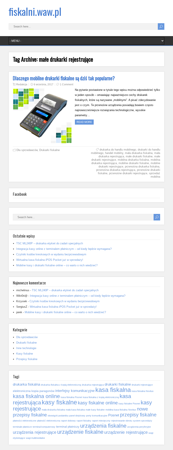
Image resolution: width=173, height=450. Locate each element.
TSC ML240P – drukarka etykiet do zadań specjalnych (49, 243)
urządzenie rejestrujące (126, 432)
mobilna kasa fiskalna (116, 409)
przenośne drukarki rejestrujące (128, 173)
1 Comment (66, 84)
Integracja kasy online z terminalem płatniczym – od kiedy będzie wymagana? (64, 248)
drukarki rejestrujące (142, 384)
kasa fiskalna (113, 389)
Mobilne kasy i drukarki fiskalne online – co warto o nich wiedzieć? (56, 265)
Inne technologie (26, 348)
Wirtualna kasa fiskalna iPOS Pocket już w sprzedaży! (49, 259)
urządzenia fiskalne (103, 426)
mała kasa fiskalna (75, 409)
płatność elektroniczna (48, 420)
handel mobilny (114, 153)
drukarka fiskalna (26, 384)
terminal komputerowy (44, 427)
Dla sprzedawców (27, 150)
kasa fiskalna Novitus (143, 391)
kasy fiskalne (59, 402)
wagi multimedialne (35, 438)
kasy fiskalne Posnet (129, 403)
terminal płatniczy (67, 426)
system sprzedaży (142, 420)
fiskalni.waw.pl (35, 11)
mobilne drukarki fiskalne (134, 163)
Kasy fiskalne (24, 353)
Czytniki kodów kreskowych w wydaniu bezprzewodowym (51, 254)
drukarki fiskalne (118, 384)
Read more (84, 122)
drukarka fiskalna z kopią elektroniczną (61, 384)
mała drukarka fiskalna (139, 153)
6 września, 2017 (43, 84)
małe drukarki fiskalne (139, 156)
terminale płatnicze (22, 427)
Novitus (132, 409)
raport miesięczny (101, 420)
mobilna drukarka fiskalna (133, 159)
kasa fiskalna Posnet (71, 397)
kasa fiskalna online (36, 396)
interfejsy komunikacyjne (75, 391)
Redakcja (21, 84)
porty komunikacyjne (96, 415)
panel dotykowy (77, 415)
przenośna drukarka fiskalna (142, 166)
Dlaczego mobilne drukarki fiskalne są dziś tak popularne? (64, 78)
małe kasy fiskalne (95, 409)
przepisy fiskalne (138, 414)
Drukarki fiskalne (49, 150)
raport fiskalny (84, 420)
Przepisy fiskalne (26, 359)
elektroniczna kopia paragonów (33, 391)
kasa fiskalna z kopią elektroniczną (101, 397)
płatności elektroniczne (24, 420)
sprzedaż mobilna (154, 175)
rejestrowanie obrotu (121, 420)
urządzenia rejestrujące (34, 432)
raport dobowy (68, 420)
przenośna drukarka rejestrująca (115, 169)
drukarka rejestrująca (93, 384)
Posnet (113, 415)
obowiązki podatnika (58, 415)
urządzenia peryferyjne (139, 427)
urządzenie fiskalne (80, 432)
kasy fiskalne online (98, 402)
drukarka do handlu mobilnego (118, 149)
